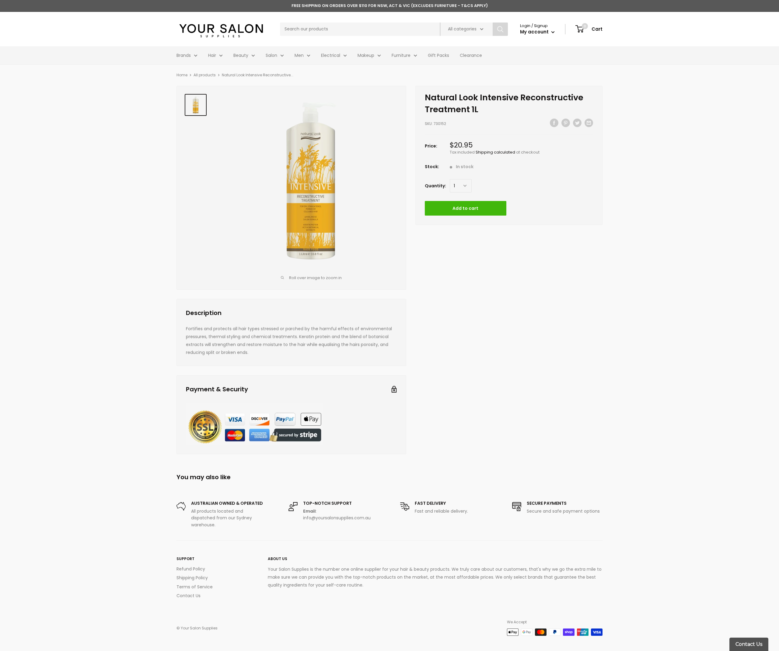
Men (299, 55)
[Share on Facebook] (554, 123)
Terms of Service (194, 587)
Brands (183, 55)
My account (535, 32)
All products (205, 75)
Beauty (240, 55)
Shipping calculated (495, 152)
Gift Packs (438, 55)
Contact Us (188, 596)
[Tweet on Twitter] (577, 123)
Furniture (401, 55)
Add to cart (465, 208)
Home (181, 75)
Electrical (330, 55)
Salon (271, 55)
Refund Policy (190, 569)
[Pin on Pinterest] (565, 123)
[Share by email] (589, 123)
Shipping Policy (192, 578)
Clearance (471, 55)
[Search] (500, 29)
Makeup (366, 55)
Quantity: (435, 186)
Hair (212, 55)
